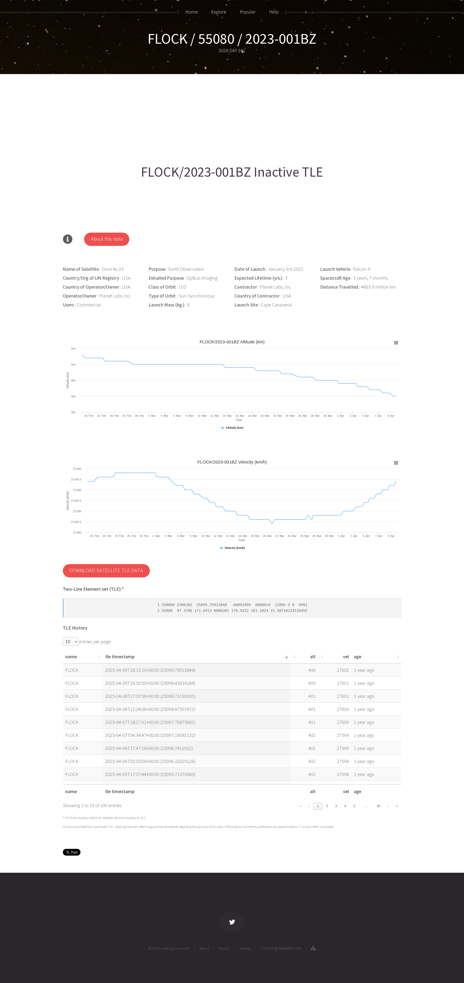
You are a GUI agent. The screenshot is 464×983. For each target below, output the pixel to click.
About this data (107, 239)
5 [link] (354, 806)
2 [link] (327, 806)
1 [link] (318, 806)
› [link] (388, 806)
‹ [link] (309, 806)
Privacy (224, 948)
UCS (142, 818)
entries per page (94, 641)
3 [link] (336, 806)
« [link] (300, 806)
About (204, 948)
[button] (98, 656)
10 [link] (378, 806)
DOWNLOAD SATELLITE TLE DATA (106, 571)
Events (245, 948)
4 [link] (345, 806)
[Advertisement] (208, 117)
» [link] (397, 806)
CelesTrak (94, 818)
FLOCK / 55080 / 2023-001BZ (232, 38)
